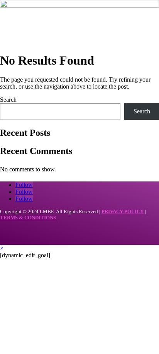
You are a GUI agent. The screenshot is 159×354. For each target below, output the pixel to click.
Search (8, 99)
